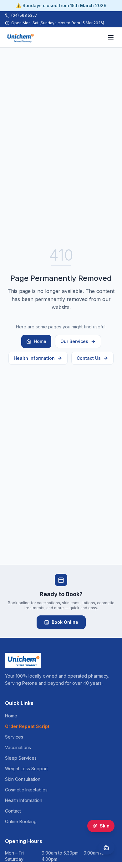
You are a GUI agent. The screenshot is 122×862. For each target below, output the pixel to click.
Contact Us (89, 358)
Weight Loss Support (26, 768)
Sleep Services (21, 758)
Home (40, 341)
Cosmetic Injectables (26, 789)
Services (14, 736)
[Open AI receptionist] (106, 848)
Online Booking (21, 821)
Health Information (34, 358)
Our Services (74, 341)
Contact (13, 810)
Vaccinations (18, 747)
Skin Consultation (22, 779)
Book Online (65, 622)
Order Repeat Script (27, 726)
